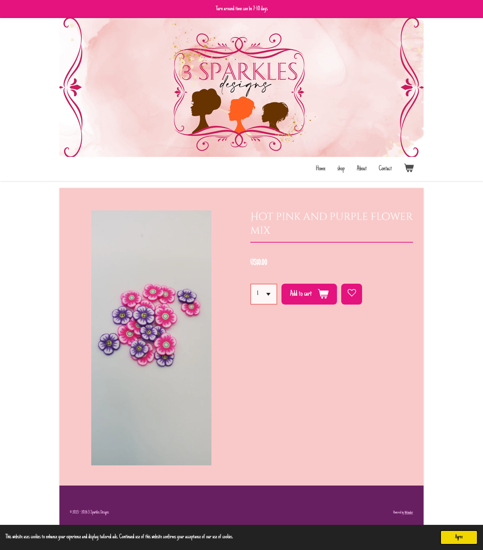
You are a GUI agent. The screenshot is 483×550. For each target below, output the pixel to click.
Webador (409, 513)
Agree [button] (459, 537)
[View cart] (409, 168)
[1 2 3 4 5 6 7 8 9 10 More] (263, 294)
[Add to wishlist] (351, 294)
